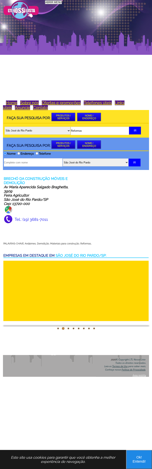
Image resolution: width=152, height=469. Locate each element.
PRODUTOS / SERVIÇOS (63, 117)
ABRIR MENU (53, 2)
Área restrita (139, 375)
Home (11, 102)
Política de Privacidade (133, 369)
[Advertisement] (75, 50)
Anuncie (22, 107)
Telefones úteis (98, 102)
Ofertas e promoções (61, 102)
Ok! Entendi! (139, 459)
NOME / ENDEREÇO (89, 117)
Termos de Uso (120, 366)
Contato (40, 107)
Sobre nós (29, 102)
